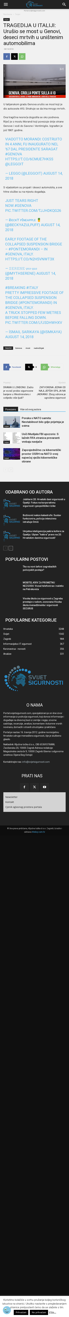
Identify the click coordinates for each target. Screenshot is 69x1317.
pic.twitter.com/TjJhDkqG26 (33, 211)
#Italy (32, 288)
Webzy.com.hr (38, 832)
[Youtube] (44, 787)
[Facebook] (6, 56)
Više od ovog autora (30, 409)
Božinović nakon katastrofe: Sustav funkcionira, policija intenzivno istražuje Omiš (42, 518)
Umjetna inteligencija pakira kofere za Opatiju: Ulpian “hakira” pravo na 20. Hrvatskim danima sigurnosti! (43, 534)
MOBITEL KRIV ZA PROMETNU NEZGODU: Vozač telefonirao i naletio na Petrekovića (43, 586)
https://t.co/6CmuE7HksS (29, 159)
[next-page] (11, 470)
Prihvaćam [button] (21, 1312)
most (28, 348)
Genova (18, 348)
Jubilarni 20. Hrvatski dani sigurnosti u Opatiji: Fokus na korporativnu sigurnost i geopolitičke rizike (44, 502)
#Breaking (15, 288)
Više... (52, 1312)
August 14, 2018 (19, 337)
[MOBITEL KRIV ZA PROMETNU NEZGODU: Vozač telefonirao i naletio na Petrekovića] (11, 587)
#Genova (13, 154)
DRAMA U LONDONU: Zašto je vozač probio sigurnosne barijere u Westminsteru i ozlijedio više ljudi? (18, 392)
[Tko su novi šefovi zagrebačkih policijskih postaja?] (11, 571)
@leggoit (14, 164)
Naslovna (7, 14)
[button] (5, 4)
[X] (14, 56)
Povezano (10, 409)
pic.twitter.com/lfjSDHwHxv (33, 323)
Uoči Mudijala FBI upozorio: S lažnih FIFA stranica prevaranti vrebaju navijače (41, 437)
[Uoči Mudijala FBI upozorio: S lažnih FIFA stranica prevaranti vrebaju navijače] (11, 438)
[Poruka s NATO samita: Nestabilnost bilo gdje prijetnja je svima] (11, 422)
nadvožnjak (39, 348)
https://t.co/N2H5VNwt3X (29, 259)
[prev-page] (5, 470)
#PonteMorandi (24, 249)
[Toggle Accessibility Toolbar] (7, 1310)
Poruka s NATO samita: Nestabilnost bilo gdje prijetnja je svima (43, 421)
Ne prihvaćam (39, 1312)
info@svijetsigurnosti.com (36, 762)
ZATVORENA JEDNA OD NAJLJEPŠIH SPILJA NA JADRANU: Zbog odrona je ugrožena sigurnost (51, 392)
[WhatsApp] (22, 56)
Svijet (17, 14)
